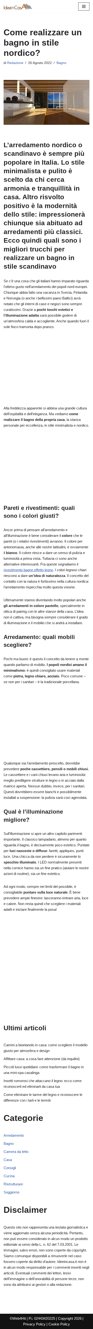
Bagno (61, 63)
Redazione (15, 63)
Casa (8, 1160)
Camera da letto (16, 1152)
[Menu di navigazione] (83, 6)
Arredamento (14, 1135)
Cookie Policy (59, 1324)
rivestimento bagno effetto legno (28, 570)
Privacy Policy (34, 1324)
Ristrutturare (13, 1184)
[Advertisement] (46, 370)
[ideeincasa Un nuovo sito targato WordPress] (18, 6)
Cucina (9, 1176)
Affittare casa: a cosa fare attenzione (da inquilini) (42, 1059)
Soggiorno (11, 1192)
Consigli (10, 1168)
